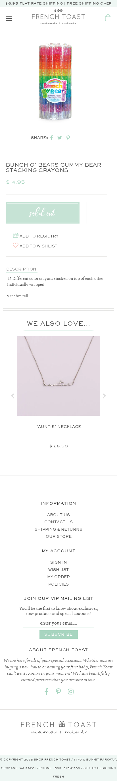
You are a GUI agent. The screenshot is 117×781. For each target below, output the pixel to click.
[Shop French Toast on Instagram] (70, 693)
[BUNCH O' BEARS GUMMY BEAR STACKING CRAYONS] (55, 81)
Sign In (58, 562)
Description (21, 269)
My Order (58, 577)
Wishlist (58, 570)
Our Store (59, 536)
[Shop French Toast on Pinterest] (58, 693)
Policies (58, 584)
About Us (58, 515)
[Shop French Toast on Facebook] (46, 693)
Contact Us (58, 522)
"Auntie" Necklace (58, 427)
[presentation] (13, 396)
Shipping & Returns (58, 529)
